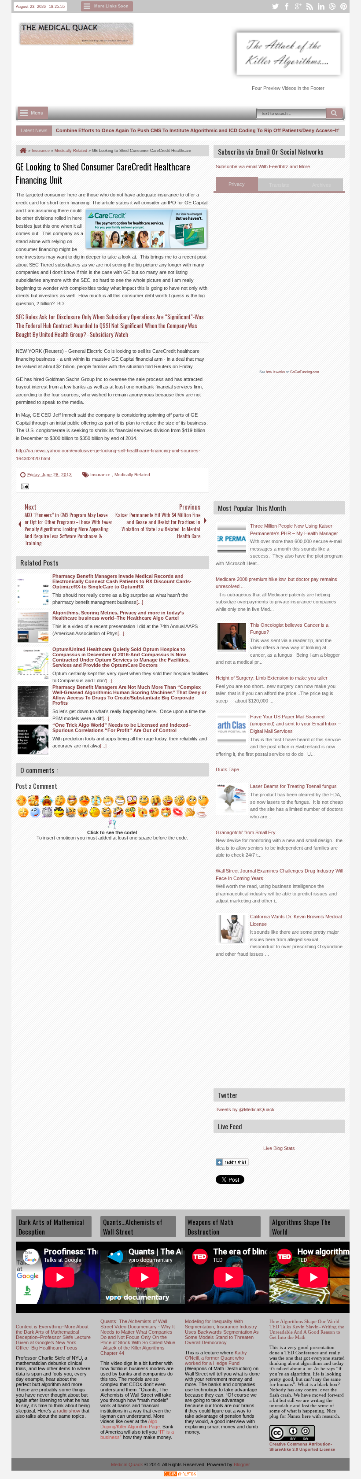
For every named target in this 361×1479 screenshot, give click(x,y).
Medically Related (132, 474)
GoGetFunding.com (304, 372)
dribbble (332, 6)
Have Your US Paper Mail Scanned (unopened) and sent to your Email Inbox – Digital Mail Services (295, 724)
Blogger (242, 1464)
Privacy (236, 184)
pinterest (344, 6)
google (298, 6)
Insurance (101, 474)
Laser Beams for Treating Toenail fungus (293, 786)
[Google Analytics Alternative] (180, 1475)
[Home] (22, 150)
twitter (275, 6)
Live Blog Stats (279, 1148)
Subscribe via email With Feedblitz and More (263, 166)
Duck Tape (227, 769)
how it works (275, 372)
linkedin (321, 6)
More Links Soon (111, 6)
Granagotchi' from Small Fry (246, 832)
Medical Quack (127, 1464)
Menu (37, 112)
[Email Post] (23, 487)
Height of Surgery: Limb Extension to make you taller (272, 677)
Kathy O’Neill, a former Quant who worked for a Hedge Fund (216, 1358)
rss (309, 6)
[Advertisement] (176, 71)
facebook (286, 6)
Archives (321, 185)
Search (334, 113)
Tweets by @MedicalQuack (245, 1109)
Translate (279, 185)
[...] (139, 602)
